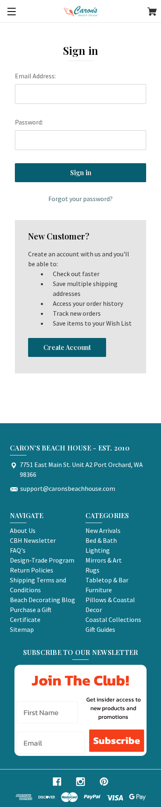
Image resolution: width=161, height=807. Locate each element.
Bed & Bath (101, 540)
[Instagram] (80, 781)
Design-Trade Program (42, 560)
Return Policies (31, 570)
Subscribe (116, 740)
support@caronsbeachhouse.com (67, 488)
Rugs (92, 570)
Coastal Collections (113, 619)
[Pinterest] (104, 781)
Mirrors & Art (103, 560)
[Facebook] (57, 781)
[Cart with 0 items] (152, 12)
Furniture (98, 590)
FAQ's (18, 550)
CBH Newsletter (33, 540)
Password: (29, 122)
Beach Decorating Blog (42, 600)
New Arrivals (103, 530)
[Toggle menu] (11, 11)
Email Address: (35, 76)
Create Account (67, 347)
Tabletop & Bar (106, 580)
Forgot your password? (80, 199)
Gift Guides (100, 629)
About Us (23, 530)
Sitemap (22, 629)
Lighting (97, 550)
